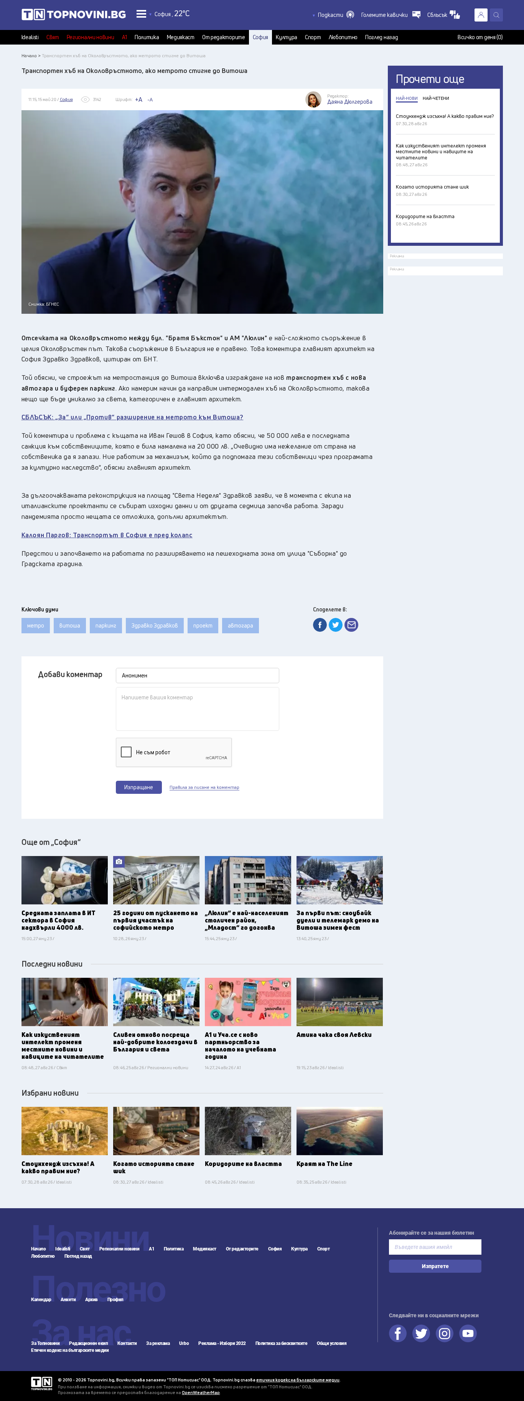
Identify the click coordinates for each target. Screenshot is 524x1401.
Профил (115, 1299)
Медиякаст (180, 37)
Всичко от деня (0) (480, 37)
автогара (240, 625)
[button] (336, 15)
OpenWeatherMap (201, 1392)
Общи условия (331, 1343)
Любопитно (343, 37)
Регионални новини (90, 37)
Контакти (127, 1343)
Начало (38, 1249)
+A (138, 99)
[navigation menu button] (141, 13)
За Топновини (45, 1343)
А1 (124, 37)
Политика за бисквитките (281, 1343)
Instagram (444, 1333)
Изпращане (138, 787)
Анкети (68, 1299)
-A (150, 99)
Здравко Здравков (155, 625)
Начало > (31, 55)
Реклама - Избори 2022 (222, 1343)
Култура (286, 37)
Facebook (398, 1333)
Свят (52, 37)
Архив (91, 1299)
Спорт (313, 37)
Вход (481, 15)
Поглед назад (381, 37)
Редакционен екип (88, 1343)
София (261, 37)
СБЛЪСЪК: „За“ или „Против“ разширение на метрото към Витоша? (132, 416)
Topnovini (41, 1383)
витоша (69, 625)
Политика (147, 37)
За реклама (158, 1343)
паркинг (106, 625)
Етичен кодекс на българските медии (70, 1350)
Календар (41, 1299)
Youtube (468, 1333)
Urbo (184, 1343)
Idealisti (30, 37)
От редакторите (223, 37)
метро (35, 625)
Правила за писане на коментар (204, 787)
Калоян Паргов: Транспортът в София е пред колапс (107, 534)
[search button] (496, 15)
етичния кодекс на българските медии (297, 1380)
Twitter (421, 1333)
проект (203, 625)
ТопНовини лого (73, 16)
